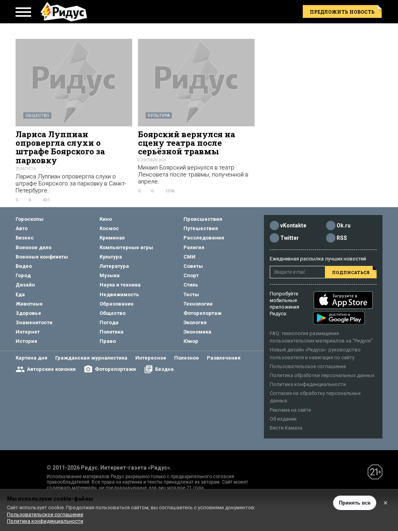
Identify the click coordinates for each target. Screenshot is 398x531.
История (26, 341)
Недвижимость (119, 294)
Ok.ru (344, 225)
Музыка (110, 275)
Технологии (198, 304)
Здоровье (28, 313)
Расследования (203, 238)
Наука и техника (120, 285)
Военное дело (33, 247)
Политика (112, 332)
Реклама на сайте (290, 410)
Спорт (191, 275)
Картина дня (31, 358)
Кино (106, 219)
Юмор (190, 341)
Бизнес (25, 238)
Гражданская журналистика (91, 358)
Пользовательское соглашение (308, 366)
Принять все (354, 503)
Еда (20, 294)
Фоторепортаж (202, 313)
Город (23, 275)
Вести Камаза (286, 428)
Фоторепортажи (115, 369)
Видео (24, 266)
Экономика (197, 332)
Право (108, 341)
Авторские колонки (51, 369)
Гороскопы (30, 219)
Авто (22, 228)
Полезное (186, 358)
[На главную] (63, 11)
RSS (342, 238)
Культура (159, 115)
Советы (193, 266)
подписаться (351, 272)
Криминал (112, 238)
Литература (114, 266)
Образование (117, 304)
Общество (37, 115)
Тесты (191, 294)
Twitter (289, 238)
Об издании (283, 419)
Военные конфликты (42, 257)
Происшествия (202, 219)
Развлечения (224, 358)
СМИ (189, 257)
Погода (109, 322)
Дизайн (25, 285)
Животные (29, 304)
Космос (109, 228)
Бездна (164, 369)
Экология (195, 322)
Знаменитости (34, 322)
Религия (193, 247)
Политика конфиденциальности (308, 384)
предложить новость (342, 12)
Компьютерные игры (126, 247)
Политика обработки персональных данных (322, 375)
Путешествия (200, 228)
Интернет (28, 332)
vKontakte (293, 225)
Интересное (150, 358)
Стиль (190, 285)
